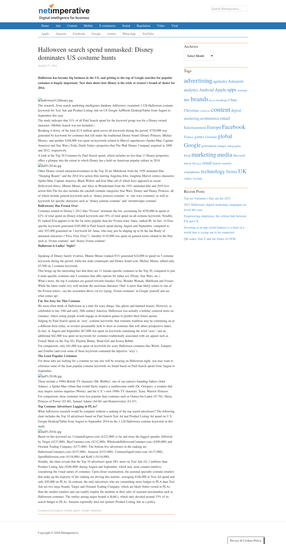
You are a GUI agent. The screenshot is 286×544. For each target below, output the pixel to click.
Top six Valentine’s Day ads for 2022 (207, 198)
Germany (211, 137)
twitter (111, 34)
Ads (58, 25)
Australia (242, 90)
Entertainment (195, 127)
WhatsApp (129, 34)
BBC (187, 100)
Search (216, 163)
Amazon (61, 34)
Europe (214, 127)
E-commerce (107, 25)
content (220, 109)
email (225, 118)
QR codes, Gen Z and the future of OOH (210, 239)
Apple (45, 34)
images (221, 146)
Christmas (191, 110)
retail (206, 163)
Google (96, 34)
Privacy (197, 163)
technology (213, 171)
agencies (220, 81)
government (209, 146)
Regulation (143, 25)
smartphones (192, 172)
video (188, 178)
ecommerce (209, 118)
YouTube (148, 34)
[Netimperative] (64, 10)
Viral (174, 25)
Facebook (79, 34)
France (188, 136)
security (227, 163)
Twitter (231, 171)
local (187, 155)
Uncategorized (46, 510)
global (225, 136)
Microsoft (239, 155)
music (187, 163)
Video (161, 25)
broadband (221, 100)
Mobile (88, 25)
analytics (191, 89)
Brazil (212, 100)
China (232, 99)
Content (72, 25)
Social (126, 25)
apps (231, 89)
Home (45, 25)
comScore (205, 110)
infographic (234, 146)
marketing (95, 510)
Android (206, 90)
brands (68, 510)
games (76, 510)
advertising (198, 80)
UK (242, 171)
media (224, 154)
